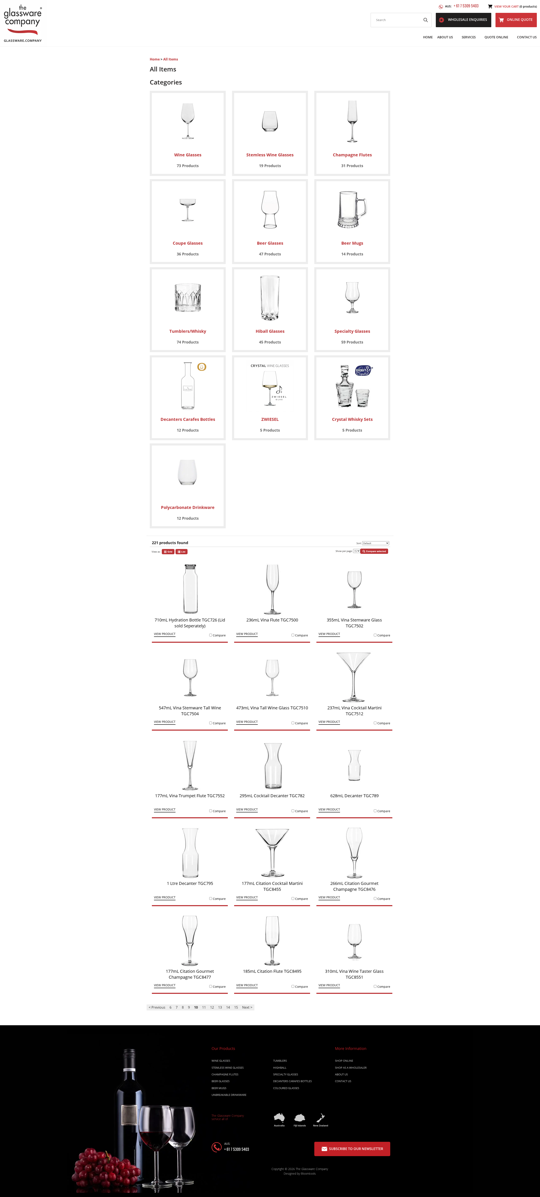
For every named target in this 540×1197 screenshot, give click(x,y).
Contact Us (527, 37)
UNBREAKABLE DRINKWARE (229, 1095)
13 (220, 1007)
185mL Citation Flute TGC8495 (272, 971)
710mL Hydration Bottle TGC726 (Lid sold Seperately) (190, 623)
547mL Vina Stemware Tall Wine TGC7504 (190, 711)
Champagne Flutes (352, 155)
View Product (165, 634)
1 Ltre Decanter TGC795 (190, 883)
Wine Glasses (187, 155)
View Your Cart (515, 6)
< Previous (157, 1007)
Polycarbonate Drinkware (188, 507)
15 (236, 1007)
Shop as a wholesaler (351, 1068)
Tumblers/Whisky (187, 331)
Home (428, 37)
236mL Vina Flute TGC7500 (272, 620)
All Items (170, 59)
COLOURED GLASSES (286, 1088)
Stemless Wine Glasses (270, 155)
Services (469, 37)
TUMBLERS (280, 1061)
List (183, 551)
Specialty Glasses (352, 331)
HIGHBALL (279, 1068)
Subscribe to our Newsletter (355, 1148)
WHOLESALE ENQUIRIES (467, 19)
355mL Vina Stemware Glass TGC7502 (354, 623)
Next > (247, 1007)
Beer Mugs (352, 243)
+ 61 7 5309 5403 (462, 5)
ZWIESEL (270, 419)
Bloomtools (308, 1174)
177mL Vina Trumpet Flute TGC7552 (190, 795)
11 (204, 1007)
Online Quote (520, 19)
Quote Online (496, 37)
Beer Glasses (270, 243)
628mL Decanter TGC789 (354, 795)
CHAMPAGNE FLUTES (225, 1074)
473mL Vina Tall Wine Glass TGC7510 (272, 708)
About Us (445, 37)
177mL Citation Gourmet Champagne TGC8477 (190, 974)
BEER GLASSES (221, 1081)
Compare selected (375, 551)
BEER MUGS (219, 1088)
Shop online (344, 1061)
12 (212, 1007)
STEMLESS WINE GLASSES (228, 1068)
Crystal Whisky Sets (352, 419)
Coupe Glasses (188, 243)
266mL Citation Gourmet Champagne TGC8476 (354, 886)
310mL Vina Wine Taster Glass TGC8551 (354, 974)
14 (228, 1007)
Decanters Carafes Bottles (188, 419)
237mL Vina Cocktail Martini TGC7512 (354, 711)
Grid (169, 551)
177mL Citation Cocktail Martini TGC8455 (272, 886)
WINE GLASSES (221, 1061)
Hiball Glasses (270, 331)
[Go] (426, 20)
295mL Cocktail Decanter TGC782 (272, 795)
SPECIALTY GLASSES (285, 1074)
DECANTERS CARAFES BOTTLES (292, 1081)
